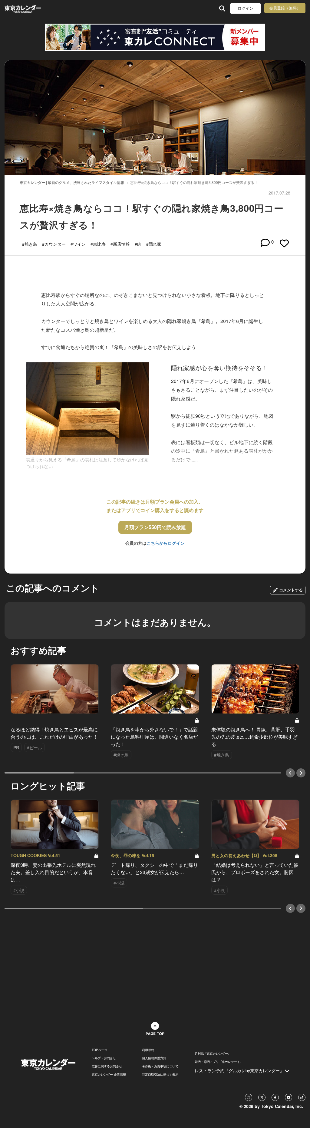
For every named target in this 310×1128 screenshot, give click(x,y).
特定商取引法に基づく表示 (160, 1074)
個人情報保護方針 (154, 1058)
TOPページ (99, 1049)
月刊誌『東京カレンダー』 (213, 1053)
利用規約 (148, 1049)
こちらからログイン (166, 543)
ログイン (245, 8)
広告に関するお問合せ (107, 1066)
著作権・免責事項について (160, 1066)
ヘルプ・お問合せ (104, 1058)
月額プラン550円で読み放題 (155, 527)
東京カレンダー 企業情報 (109, 1074)
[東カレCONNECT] (155, 37)
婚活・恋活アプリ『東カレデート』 (219, 1061)
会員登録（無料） (285, 8)
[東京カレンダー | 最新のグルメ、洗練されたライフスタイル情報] (31, 8)
